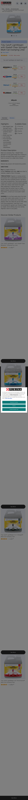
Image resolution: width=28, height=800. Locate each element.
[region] (14, 400)
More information (8, 398)
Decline (14, 405)
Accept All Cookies (14, 402)
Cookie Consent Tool (14, 409)
